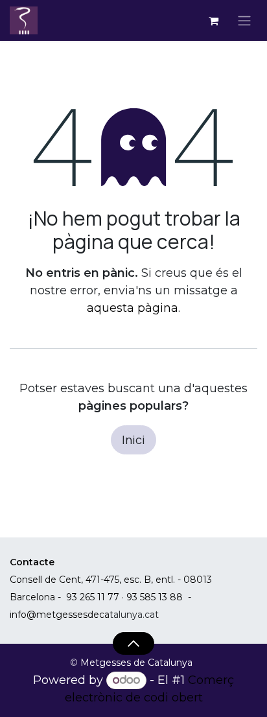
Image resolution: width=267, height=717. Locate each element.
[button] (133, 643)
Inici (133, 439)
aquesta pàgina (132, 308)
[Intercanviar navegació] (244, 20)
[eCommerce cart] (213, 21)
